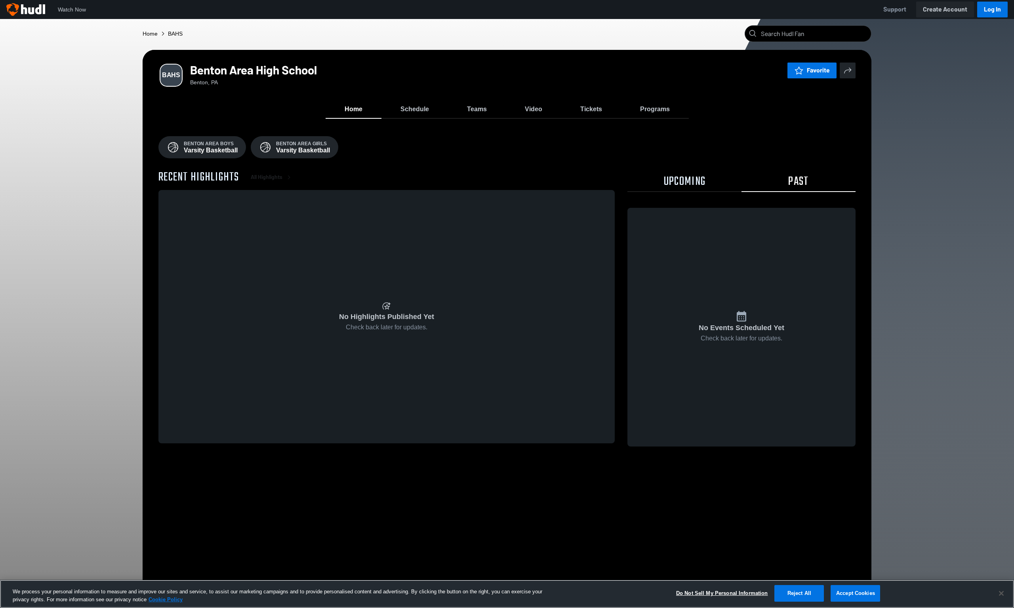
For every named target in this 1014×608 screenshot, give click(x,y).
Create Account (945, 9)
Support (894, 9)
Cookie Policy (166, 599)
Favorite (818, 70)
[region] (507, 594)
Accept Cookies (855, 593)
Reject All (799, 593)
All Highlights (266, 177)
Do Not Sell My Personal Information (722, 593)
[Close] (1001, 593)
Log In (992, 9)
